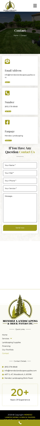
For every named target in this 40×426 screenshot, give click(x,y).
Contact (5, 353)
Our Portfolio (8, 350)
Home (4, 335)
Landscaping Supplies (11, 342)
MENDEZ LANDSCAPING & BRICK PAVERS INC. (19, 417)
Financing (6, 346)
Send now (20, 228)
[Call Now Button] (20, 423)
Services (5, 339)
